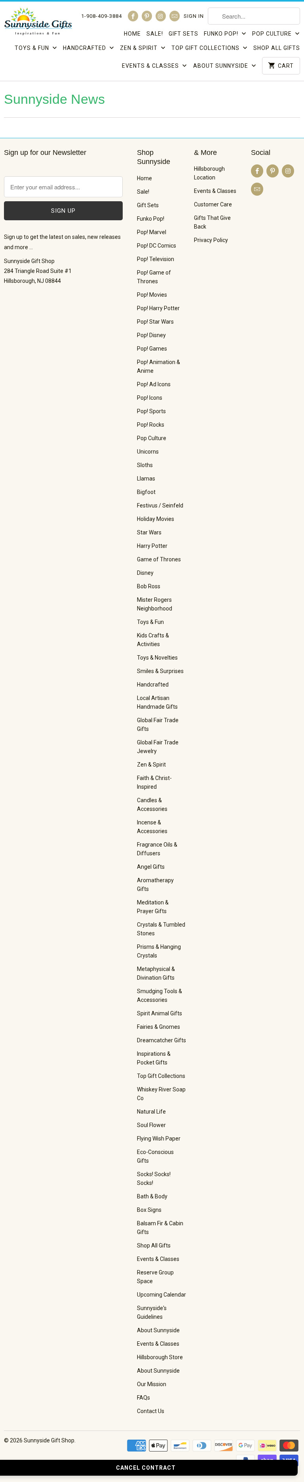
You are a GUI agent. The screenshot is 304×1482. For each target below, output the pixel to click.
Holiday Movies (155, 519)
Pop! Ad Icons (154, 384)
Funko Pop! (222, 34)
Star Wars (149, 532)
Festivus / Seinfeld (160, 505)
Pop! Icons (149, 398)
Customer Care (213, 204)
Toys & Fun (33, 48)
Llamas (146, 478)
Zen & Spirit (139, 48)
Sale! (154, 34)
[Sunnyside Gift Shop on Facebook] (133, 16)
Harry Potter (152, 546)
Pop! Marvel (151, 232)
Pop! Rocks (150, 425)
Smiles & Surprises (160, 671)
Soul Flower (151, 1125)
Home (132, 34)
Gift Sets (183, 34)
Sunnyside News (54, 99)
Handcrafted (85, 48)
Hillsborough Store (160, 1357)
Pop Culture (272, 34)
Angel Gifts (151, 867)
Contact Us (150, 1411)
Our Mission (151, 1384)
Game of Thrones (159, 559)
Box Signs (149, 1210)
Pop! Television (155, 259)
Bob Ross (148, 586)
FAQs (143, 1397)
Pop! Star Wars (155, 322)
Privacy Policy (211, 240)
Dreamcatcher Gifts (161, 1040)
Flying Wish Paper (158, 1138)
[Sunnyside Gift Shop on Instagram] (161, 16)
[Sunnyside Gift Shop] (38, 24)
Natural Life (151, 1111)
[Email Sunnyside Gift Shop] (174, 16)
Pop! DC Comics (156, 245)
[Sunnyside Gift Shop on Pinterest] (147, 16)
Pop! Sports (151, 411)
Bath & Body (152, 1196)
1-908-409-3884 (101, 16)
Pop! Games (152, 348)
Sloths (145, 465)
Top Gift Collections (206, 48)
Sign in (194, 16)
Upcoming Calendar (161, 1294)
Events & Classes (151, 66)
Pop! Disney (151, 335)
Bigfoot (146, 492)
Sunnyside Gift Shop (49, 1440)
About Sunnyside (221, 66)
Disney (145, 573)
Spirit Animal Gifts (159, 1013)
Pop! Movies (152, 295)
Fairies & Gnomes (158, 1027)
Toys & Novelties (157, 657)
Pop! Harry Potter (158, 308)
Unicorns (148, 451)
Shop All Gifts (276, 48)
